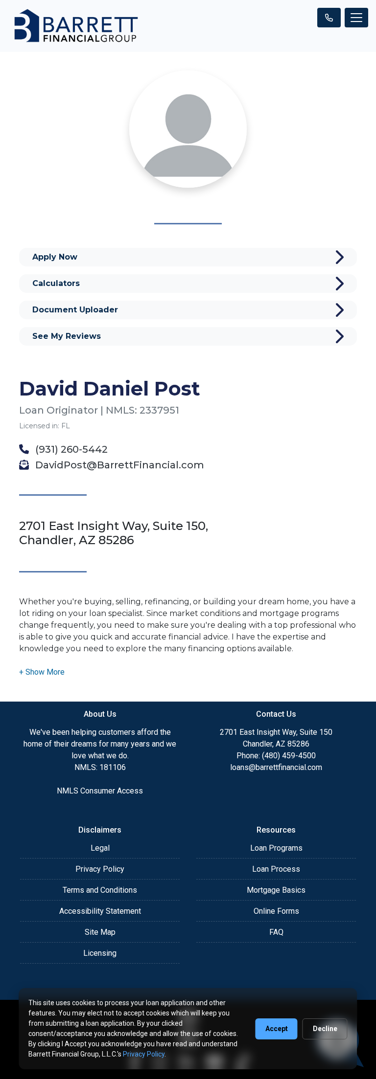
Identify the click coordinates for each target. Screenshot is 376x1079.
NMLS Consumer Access (100, 790)
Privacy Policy (99, 869)
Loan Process (276, 869)
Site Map (100, 932)
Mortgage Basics (276, 890)
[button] (42, 672)
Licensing (100, 953)
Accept (276, 1029)
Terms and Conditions (100, 890)
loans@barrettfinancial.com (276, 767)
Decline (325, 1029)
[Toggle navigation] (356, 17)
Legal (100, 848)
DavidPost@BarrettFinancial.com (118, 465)
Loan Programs (276, 848)
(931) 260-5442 (70, 449)
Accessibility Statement (100, 911)
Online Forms (276, 911)
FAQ (276, 932)
